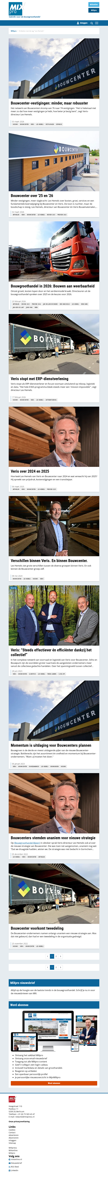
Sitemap (12, 1143)
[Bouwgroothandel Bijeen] (27, 842)
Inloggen (12, 1140)
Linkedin (14, 1170)
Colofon (12, 1130)
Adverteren (14, 1135)
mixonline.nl (16, 1159)
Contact (12, 1132)
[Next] (60, 956)
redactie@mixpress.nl (25, 1116)
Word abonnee (54, 1083)
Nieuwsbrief (16, 1163)
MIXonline (94, 4)
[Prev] (47, 956)
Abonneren (14, 1138)
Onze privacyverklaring (19, 1121)
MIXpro (94, 10)
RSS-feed (14, 1166)
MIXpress (13, 1148)
